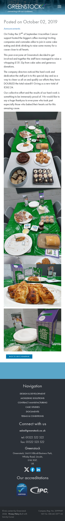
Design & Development (32, 393)
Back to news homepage (19, 356)
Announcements (12, 28)
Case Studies (33, 407)
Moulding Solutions (32, 398)
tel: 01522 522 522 (32, 437)
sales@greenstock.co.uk (33, 430)
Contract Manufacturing (32, 402)
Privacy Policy (13, 513)
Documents (32, 411)
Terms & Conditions (32, 416)
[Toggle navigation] (59, 6)
